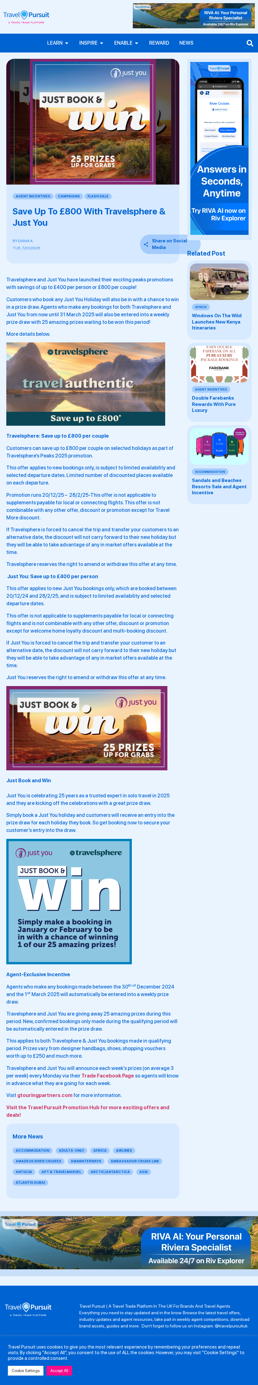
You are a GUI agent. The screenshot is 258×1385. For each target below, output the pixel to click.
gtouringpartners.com (44, 1095)
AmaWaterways (86, 1161)
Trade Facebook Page (107, 1076)
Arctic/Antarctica (110, 1172)
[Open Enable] (136, 43)
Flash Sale (98, 196)
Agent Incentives (33, 196)
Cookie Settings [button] (26, 1370)
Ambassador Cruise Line (135, 1161)
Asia (143, 1172)
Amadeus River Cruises (38, 1161)
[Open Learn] (66, 43)
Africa (100, 1151)
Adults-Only (71, 1151)
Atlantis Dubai (30, 1183)
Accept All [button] (59, 1370)
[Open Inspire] (101, 43)
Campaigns (69, 196)
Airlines (124, 1151)
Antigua (24, 1172)
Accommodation (32, 1151)
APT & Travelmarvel (61, 1172)
